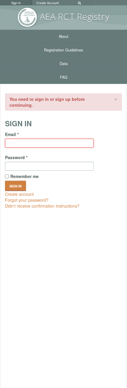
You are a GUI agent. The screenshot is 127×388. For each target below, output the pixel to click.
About (64, 36)
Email (12, 134)
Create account (19, 194)
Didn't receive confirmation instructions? (42, 206)
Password (16, 157)
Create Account (47, 2)
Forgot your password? (26, 200)
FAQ (63, 77)
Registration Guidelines (63, 50)
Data (64, 63)
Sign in (16, 2)
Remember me (24, 176)
